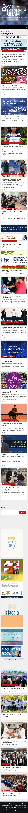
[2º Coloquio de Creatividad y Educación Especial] (14, 413)
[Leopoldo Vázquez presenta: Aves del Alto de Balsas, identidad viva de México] (14, 678)
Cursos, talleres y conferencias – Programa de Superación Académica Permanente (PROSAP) (13, 56)
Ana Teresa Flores (6, 691)
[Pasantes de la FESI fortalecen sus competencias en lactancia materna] (14, 730)
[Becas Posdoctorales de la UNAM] (14, 106)
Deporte (4, 82)
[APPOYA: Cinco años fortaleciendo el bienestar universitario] (14, 704)
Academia (4, 49)
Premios (19, 142)
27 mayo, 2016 (21, 118)
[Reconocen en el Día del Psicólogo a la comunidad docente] (14, 349)
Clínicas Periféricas (6, 208)
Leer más (3, 63)
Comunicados (9, 266)
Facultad (16, 51)
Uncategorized (21, 82)
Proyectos (22, 51)
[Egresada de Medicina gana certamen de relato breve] (14, 136)
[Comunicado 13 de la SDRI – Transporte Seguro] (14, 234)
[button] (2, 27)
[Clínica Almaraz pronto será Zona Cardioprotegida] (14, 477)
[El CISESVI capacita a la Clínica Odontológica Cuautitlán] (14, 201)
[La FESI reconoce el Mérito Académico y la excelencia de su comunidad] (14, 783)
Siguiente (17, 503)
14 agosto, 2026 (14, 691)
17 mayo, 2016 (21, 490)
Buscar (3, 507)
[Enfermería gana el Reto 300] (14, 75)
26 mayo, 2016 (21, 149)
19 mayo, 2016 (21, 458)
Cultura (4, 142)
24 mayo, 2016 (21, 273)
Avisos (19, 49)
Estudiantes (11, 51)
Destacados (5, 51)
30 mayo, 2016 (21, 59)
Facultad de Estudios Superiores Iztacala (10, 59)
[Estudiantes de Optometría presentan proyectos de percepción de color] (14, 168)
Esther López (5, 718)
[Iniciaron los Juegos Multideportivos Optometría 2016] (14, 380)
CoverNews (10, 810)
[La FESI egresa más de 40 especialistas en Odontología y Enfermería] (14, 757)
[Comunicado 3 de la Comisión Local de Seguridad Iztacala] (14, 260)
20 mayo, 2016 (21, 363)
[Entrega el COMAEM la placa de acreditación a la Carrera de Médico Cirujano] (14, 316)
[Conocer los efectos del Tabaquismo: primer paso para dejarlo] (14, 285)
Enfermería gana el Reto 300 (9, 85)
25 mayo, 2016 (21, 247)
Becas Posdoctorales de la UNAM (10, 117)
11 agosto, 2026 (14, 744)
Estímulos (4, 113)
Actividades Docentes (12, 49)
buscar (22, 512)
